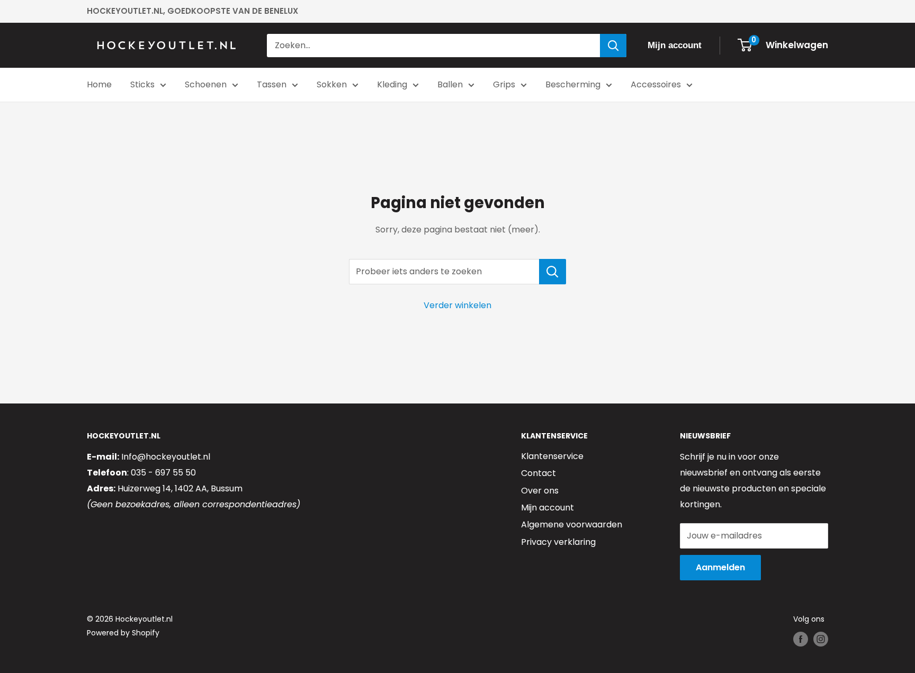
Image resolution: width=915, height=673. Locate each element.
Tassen (271, 84)
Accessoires (656, 84)
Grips (504, 84)
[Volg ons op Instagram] (820, 639)
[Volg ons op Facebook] (800, 639)
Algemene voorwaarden (571, 524)
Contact (538, 473)
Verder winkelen (457, 305)
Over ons (540, 490)
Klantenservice (552, 456)
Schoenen (206, 84)
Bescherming (572, 84)
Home (99, 84)
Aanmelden (720, 567)
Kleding (392, 84)
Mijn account (547, 507)
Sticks (142, 84)
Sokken (332, 84)
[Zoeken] (613, 45)
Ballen (450, 84)
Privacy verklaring (558, 542)
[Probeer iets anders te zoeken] (552, 271)
